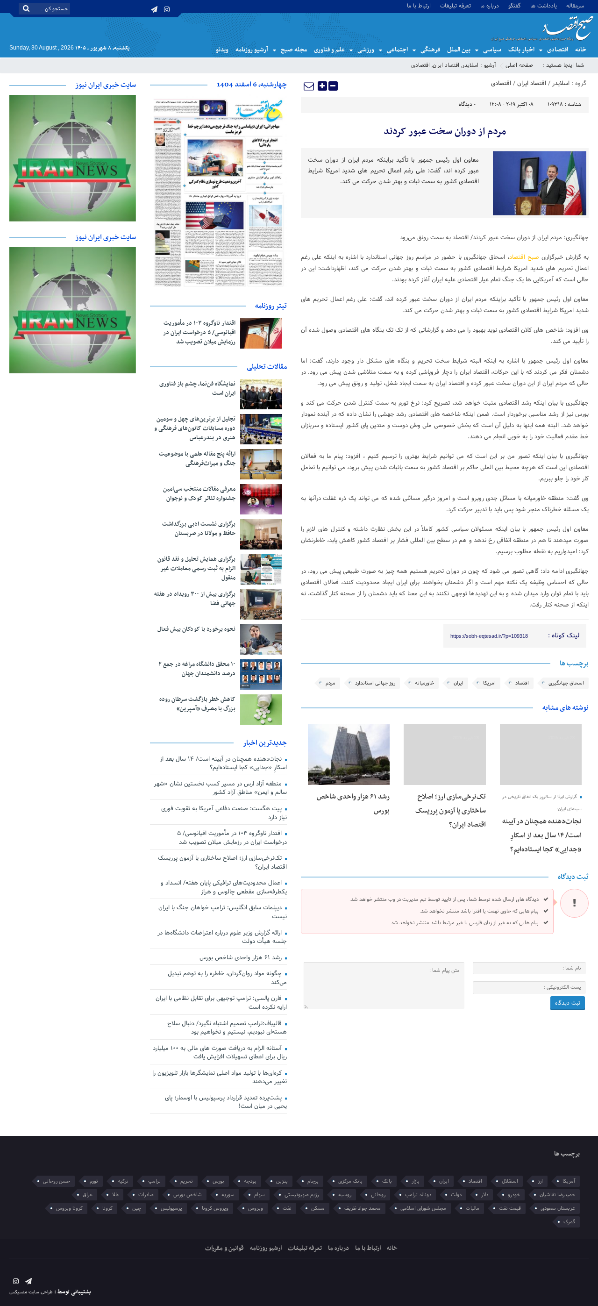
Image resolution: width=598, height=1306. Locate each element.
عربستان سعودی (558, 1208)
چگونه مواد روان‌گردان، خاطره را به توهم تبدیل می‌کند (227, 978)
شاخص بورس (187, 1195)
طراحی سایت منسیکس (31, 1292)
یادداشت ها (543, 5)
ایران (458, 683)
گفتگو (514, 5)
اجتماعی (397, 49)
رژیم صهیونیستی (302, 1195)
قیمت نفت (510, 1208)
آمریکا (568, 1181)
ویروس (255, 1208)
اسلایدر (470, 65)
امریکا (489, 683)
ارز (540, 1181)
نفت (287, 1208)
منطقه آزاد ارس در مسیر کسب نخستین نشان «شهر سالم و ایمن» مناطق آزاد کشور (220, 788)
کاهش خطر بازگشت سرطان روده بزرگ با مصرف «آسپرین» (197, 704)
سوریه (228, 1195)
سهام (259, 1195)
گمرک (569, 1222)
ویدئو (222, 49)
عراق (88, 1195)
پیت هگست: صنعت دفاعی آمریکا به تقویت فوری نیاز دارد (224, 813)
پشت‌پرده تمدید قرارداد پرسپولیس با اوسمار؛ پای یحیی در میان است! (226, 1102)
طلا (115, 1195)
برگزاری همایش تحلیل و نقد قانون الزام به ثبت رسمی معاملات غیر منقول (196, 568)
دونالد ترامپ (418, 1195)
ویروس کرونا (215, 1208)
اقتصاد (522, 683)
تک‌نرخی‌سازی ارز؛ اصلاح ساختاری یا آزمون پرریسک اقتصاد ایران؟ (450, 811)
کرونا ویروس (69, 1208)
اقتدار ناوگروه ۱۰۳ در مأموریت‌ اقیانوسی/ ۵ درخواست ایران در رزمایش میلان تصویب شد (199, 332)
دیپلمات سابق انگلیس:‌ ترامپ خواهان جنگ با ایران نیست (222, 912)
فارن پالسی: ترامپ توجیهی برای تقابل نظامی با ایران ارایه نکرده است (221, 1003)
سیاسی (492, 49)
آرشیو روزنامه (251, 49)
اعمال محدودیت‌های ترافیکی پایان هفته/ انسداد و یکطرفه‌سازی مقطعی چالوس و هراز (224, 887)
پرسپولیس (171, 1208)
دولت (456, 1195)
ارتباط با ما (419, 5)
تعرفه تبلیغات (455, 5)
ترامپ (154, 1181)
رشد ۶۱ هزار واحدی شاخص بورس (241, 958)
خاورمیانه (424, 683)
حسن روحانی (56, 1181)
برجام (313, 1181)
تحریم (186, 1181)
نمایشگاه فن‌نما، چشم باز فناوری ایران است (197, 389)
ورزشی (365, 49)
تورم (94, 1181)
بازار (416, 1181)
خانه (580, 49)
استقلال (510, 1181)
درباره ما (489, 5)
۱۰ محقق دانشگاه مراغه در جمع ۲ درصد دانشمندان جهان (196, 669)
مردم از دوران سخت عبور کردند (445, 131)
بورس (218, 1181)
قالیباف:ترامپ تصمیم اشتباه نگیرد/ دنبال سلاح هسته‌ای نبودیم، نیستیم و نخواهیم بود (227, 1028)
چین (136, 1208)
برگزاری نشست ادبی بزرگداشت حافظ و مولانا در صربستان (198, 529)
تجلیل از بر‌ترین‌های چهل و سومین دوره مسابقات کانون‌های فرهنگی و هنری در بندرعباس (194, 428)
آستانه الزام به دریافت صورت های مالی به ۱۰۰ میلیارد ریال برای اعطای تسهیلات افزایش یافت (220, 1053)
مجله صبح (294, 49)
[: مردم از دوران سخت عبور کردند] (309, 86)
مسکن (318, 1208)
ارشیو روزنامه (266, 1248)
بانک (387, 1181)
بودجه (250, 1181)
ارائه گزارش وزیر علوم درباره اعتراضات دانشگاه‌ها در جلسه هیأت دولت (222, 937)
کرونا (107, 1208)
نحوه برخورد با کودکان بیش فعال (196, 629)
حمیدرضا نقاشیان (557, 1195)
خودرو (514, 1195)
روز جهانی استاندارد (375, 683)
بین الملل (458, 49)
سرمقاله (575, 5)
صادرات (146, 1195)
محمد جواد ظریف (362, 1208)
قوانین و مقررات (224, 1248)
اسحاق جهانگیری (566, 683)
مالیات (472, 1208)
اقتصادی (557, 49)
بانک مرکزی (350, 1181)
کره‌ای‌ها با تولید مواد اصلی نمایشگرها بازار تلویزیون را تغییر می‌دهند (219, 1077)
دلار (484, 1195)
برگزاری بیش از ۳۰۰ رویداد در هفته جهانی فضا (194, 599)
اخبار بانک (521, 49)
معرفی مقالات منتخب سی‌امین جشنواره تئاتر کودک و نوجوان (199, 494)
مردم (330, 683)
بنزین (282, 1181)
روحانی (378, 1195)
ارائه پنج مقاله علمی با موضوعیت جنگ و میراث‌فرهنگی (197, 459)
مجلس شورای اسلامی (423, 1208)
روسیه (344, 1195)
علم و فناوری (329, 49)
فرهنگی (430, 49)
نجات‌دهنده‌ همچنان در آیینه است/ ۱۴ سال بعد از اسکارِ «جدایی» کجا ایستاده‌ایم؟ (542, 835)
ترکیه (123, 1181)
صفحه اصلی (519, 65)
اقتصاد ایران (446, 65)
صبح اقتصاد (524, 257)
